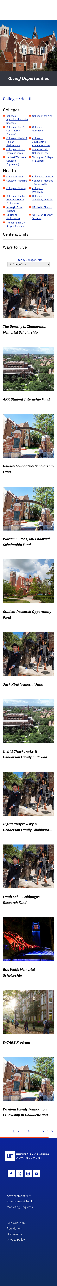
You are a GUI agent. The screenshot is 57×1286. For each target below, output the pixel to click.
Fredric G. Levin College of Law (40, 151)
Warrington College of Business (42, 159)
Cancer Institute (15, 176)
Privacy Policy (16, 1239)
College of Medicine (16, 180)
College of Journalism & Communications (41, 142)
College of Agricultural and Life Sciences (17, 119)
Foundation (14, 1228)
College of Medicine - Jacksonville (42, 182)
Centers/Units (15, 234)
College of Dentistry (42, 176)
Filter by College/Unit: (28, 260)
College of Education (37, 129)
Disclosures (14, 1234)
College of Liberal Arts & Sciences (15, 151)
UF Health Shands (42, 207)
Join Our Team (16, 1223)
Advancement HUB (19, 1196)
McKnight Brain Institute (14, 209)
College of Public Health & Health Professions (15, 200)
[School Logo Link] (27, 1156)
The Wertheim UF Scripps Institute (15, 224)
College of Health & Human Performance (16, 142)
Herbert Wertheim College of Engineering (16, 161)
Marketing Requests (20, 1207)
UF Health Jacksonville (13, 216)
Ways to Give (15, 247)
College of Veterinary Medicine (42, 198)
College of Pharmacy (37, 190)
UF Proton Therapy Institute (42, 216)
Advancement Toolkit (20, 1201)
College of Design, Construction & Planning (16, 131)
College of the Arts (42, 115)
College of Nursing (16, 188)
